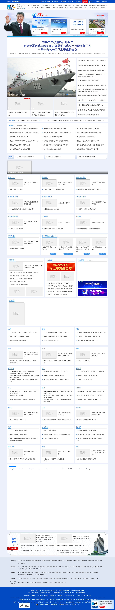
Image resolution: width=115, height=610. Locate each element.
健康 (85, 5)
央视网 (40, 587)
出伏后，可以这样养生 (83, 370)
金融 (29, 8)
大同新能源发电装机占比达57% (18, 443)
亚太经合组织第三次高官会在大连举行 (88, 80)
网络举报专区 (105, 1)
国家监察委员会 (46, 591)
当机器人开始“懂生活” (64, 203)
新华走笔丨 (58, 112)
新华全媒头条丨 (28, 265)
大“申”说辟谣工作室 (68, 253)
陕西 (94, 575)
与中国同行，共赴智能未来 (51, 209)
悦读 (85, 8)
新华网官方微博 (46, 569)
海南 (76, 575)
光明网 (74, 587)
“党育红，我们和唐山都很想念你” (52, 137)
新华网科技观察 (47, 197)
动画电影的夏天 (22, 282)
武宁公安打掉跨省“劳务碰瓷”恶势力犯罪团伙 (55, 145)
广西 (73, 575)
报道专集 (102, 15)
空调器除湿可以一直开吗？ (17, 248)
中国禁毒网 (29, 583)
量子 (74, 5)
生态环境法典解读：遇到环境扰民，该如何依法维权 (92, 95)
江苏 (41, 575)
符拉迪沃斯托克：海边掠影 (15, 172)
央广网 (70, 587)
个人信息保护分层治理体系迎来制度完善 (88, 336)
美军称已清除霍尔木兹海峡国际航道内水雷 (92, 120)
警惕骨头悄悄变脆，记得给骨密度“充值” (88, 229)
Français (31, 478)
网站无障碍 (78, 1)
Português (89, 478)
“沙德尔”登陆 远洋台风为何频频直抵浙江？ (93, 89)
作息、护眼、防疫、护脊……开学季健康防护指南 (57, 133)
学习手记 (83, 33)
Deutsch (79, 478)
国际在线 (29, 587)
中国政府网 (21, 581)
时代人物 (64, 286)
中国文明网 (27, 581)
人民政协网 (91, 587)
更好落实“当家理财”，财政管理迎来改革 (27, 273)
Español (22, 478)
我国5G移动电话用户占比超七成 (19, 137)
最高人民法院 (53, 591)
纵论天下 (50, 294)
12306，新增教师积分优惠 (51, 340)
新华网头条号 (91, 569)
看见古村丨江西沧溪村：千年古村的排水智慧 (89, 404)
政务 (98, 5)
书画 (82, 5)
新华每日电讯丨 (14, 279)
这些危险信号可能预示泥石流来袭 (59, 388)
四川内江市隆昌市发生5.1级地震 (52, 149)
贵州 (85, 575)
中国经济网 (52, 587)
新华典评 (58, 291)
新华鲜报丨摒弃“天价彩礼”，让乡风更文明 (21, 276)
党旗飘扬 (50, 286)
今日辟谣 (46, 388)
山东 (57, 575)
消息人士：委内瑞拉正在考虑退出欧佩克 (88, 141)
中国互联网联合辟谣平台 (65, 581)
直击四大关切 (97, 54)
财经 (46, 5)
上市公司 (99, 8)
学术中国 (51, 8)
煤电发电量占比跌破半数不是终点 (19, 439)
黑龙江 (30, 578)
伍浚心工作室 (103, 253)
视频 (93, 5)
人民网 (20, 587)
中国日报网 (35, 587)
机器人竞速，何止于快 (16, 189)
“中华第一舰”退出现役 (16, 94)
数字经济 (47, 8)
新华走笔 (64, 291)
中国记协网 (75, 581)
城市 (67, 8)
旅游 (70, 8)
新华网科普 (11, 236)
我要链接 (41, 604)
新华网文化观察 (81, 197)
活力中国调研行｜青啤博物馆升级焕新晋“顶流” (23, 468)
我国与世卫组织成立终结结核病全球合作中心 (90, 105)
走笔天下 (70, 291)
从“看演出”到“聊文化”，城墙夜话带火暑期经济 (90, 380)
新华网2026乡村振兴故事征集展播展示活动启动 (90, 400)
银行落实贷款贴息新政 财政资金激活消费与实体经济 (31, 364)
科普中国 (87, 581)
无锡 (37, 578)
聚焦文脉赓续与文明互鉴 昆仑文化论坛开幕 (33, 559)
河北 (26, 575)
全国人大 (27, 591)
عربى (39, 478)
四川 (82, 575)
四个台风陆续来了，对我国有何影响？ (54, 189)
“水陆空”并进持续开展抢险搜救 (83, 54)
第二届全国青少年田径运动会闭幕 (86, 468)
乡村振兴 (56, 8)
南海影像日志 (59, 289)
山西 (29, 575)
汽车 (32, 8)
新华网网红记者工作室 (49, 236)
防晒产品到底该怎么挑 (98, 222)
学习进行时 (31, 5)
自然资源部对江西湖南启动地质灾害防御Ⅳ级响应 (24, 129)
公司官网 (19, 7)
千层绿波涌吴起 (65, 112)
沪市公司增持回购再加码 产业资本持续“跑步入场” (91, 443)
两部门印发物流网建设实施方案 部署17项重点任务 (92, 85)
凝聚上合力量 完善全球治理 (77, 29)
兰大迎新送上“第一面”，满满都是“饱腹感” (54, 129)
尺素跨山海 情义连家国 (25, 279)
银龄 (60, 8)
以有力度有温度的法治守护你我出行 (26, 157)
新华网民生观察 (13, 216)
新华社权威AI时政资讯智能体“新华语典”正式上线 (70, 555)
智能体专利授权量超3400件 (85, 76)
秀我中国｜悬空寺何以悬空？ (85, 388)
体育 (77, 5)
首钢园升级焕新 (100, 70)
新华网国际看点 (81, 177)
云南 (88, 575)
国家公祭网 (81, 581)
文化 (79, 5)
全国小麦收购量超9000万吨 (17, 404)
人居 (43, 416)
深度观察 (11, 260)
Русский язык (50, 478)
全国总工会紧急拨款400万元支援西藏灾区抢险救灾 (24, 133)
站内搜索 (98, 1)
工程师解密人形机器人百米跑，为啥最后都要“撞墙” (91, 332)
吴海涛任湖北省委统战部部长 (18, 340)
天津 (23, 575)
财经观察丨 (13, 273)
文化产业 (104, 8)
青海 (101, 575)
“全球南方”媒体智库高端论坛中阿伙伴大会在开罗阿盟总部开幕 (81, 547)
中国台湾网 (58, 587)
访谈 (90, 5)
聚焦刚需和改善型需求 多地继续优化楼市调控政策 (58, 429)
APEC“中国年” (69, 283)
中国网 (24, 587)
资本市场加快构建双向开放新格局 (86, 439)
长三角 (41, 578)
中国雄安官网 (55, 581)
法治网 (96, 587)
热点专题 (49, 260)
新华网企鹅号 (21, 572)
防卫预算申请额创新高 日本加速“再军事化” (89, 189)
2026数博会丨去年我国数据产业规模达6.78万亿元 (92, 74)
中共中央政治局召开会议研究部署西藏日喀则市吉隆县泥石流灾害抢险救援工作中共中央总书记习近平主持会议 (57, 45)
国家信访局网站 (22, 583)
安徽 (48, 575)
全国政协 (39, 591)
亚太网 (95, 8)
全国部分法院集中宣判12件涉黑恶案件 (88, 115)
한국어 (70, 478)
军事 (87, 5)
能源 (72, 8)
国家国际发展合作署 (46, 581)
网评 (48, 5)
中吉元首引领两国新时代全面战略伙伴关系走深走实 (92, 65)
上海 (38, 575)
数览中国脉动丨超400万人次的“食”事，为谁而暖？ (92, 100)
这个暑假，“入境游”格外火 (65, 222)
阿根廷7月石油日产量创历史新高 (68, 120)
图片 (95, 5)
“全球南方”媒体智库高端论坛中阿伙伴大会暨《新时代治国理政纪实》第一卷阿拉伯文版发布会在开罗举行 (44, 547)
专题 (103, 54)
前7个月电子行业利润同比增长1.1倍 (87, 340)
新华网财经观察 (13, 197)
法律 (101, 5)
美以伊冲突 (64, 294)
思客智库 (57, 5)
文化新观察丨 (14, 282)
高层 (35, 5)
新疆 (23, 578)
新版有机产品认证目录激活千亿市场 (20, 145)
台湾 (54, 5)
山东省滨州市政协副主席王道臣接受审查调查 (56, 141)
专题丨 (80, 89)
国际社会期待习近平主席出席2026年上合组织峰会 (92, 60)
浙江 (44, 575)
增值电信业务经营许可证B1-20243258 (45, 608)
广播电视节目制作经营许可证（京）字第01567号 (67, 608)
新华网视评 (11, 177)
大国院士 (70, 286)
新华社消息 (51, 291)
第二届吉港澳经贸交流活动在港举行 (28, 120)
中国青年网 (45, 587)
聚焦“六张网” (59, 283)
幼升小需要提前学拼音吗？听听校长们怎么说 (56, 332)
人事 (41, 5)
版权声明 (46, 604)
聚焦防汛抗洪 (68, 289)
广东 (69, 575)
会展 (75, 8)
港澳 (51, 5)
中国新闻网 (85, 587)
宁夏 (19, 578)
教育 (66, 5)
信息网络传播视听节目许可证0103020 (88, 608)
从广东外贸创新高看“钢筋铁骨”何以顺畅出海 (22, 209)
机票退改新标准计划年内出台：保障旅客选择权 (57, 443)
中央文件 (104, 5)
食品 (35, 8)
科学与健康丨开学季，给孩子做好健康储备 (55, 336)
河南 (60, 575)
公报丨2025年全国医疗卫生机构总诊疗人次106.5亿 (24, 141)
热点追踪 (45, 216)
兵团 (34, 578)
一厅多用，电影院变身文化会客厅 (86, 209)
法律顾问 (50, 604)
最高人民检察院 (62, 591)
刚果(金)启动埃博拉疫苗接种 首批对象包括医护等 (90, 145)
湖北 (63, 575)
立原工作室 (86, 253)
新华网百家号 (98, 569)
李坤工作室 (53, 253)
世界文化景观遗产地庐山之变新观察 (20, 149)
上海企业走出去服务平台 (39, 583)
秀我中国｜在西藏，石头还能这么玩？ (88, 384)
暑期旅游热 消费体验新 (50, 439)
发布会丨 (80, 70)
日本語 (61, 478)
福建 (51, 575)
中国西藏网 (65, 587)
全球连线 (62, 5)
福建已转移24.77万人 (94, 91)
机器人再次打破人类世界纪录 (18, 429)
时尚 (82, 8)
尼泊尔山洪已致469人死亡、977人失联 (88, 129)
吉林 (35, 575)
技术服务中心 (61, 604)
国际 (43, 5)
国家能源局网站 (94, 581)
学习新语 (64, 33)
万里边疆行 (51, 289)
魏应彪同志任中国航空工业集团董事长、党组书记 (23, 332)
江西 (54, 575)
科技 (69, 5)
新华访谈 (45, 177)
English (13, 478)
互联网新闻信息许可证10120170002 (26, 608)
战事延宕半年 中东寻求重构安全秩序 (91, 133)
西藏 (91, 575)
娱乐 (80, 8)
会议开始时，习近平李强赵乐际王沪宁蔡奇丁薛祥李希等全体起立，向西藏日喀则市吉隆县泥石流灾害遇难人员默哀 (42, 54)
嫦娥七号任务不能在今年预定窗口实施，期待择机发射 (82, 249)
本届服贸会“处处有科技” (89, 70)
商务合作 (55, 604)
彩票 (77, 8)
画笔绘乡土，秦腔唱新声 (54, 157)
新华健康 (78, 216)
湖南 (66, 575)
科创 (71, 5)
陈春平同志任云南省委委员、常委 (19, 336)
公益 (87, 8)
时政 (38, 5)
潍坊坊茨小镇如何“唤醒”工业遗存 (86, 429)
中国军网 (79, 587)
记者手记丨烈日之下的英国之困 (19, 285)
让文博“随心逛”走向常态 (16, 229)
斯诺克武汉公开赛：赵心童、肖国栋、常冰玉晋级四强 (98, 462)
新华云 (66, 604)
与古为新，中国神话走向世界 (87, 157)
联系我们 (36, 604)
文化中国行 (57, 286)
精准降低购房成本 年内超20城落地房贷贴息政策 (91, 110)
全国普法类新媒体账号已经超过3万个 (54, 384)
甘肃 (98, 575)
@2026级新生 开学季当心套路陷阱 (53, 229)
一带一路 (91, 8)
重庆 (79, 575)
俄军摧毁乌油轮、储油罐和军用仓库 (87, 137)
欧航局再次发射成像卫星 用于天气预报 (87, 149)
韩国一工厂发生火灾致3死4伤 (49, 120)
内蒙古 (26, 578)
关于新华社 (43, 1)
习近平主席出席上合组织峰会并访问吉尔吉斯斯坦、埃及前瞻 (97, 31)
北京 (19, 575)
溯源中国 (63, 8)
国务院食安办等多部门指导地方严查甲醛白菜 (22, 408)
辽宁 (32, 575)
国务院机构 (33, 591)
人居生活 (38, 8)
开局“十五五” (51, 283)
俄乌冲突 (56, 294)
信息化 (42, 8)
